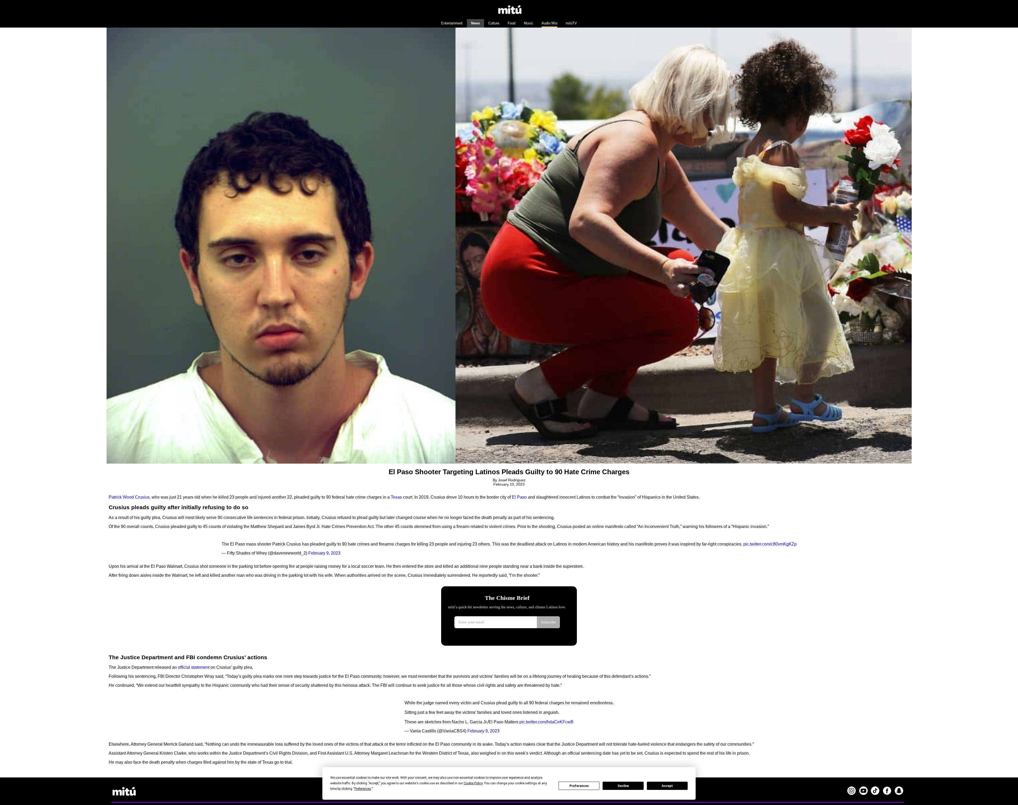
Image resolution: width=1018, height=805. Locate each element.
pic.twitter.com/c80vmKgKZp (770, 544)
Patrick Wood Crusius (129, 497)
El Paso (519, 497)
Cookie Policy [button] (473, 783)
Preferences (579, 786)
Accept (667, 786)
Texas (396, 497)
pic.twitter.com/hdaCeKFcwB (546, 722)
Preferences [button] (362, 789)
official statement (193, 667)
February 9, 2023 (324, 553)
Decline (623, 786)
